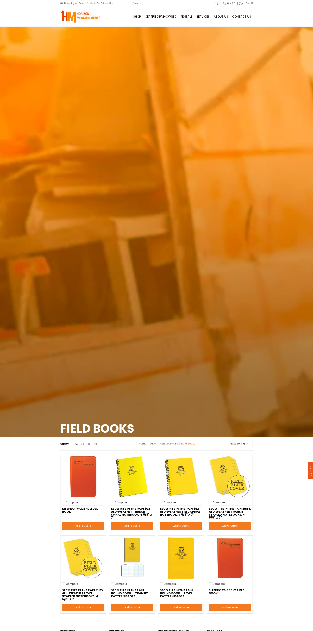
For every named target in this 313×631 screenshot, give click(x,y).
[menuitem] (229, 3)
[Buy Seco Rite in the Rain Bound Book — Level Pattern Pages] (181, 558)
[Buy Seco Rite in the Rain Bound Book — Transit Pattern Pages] (132, 558)
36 (88, 443)
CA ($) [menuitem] (249, 3)
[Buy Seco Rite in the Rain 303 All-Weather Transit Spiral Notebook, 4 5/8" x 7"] (132, 477)
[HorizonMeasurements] (80, 17)
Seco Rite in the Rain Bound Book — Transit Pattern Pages (129, 593)
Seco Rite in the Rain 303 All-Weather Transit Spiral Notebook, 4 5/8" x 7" (131, 513)
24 (82, 443)
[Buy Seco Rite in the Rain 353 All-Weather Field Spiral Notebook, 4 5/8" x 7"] (181, 477)
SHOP (152, 443)
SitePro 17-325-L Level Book (80, 510)
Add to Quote (83, 525)
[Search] (216, 3)
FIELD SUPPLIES (169, 443)
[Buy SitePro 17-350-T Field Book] (230, 558)
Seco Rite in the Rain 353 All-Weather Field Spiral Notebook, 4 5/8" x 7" (180, 512)
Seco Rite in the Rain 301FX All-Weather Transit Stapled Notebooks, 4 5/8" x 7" (230, 513)
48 (95, 443)
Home (142, 443)
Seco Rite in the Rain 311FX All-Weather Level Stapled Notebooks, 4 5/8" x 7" (82, 594)
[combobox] (172, 3)
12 (76, 443)
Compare (72, 502)
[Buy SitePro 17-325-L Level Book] (83, 477)
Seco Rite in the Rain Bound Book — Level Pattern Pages (176, 593)
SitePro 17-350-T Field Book (227, 591)
